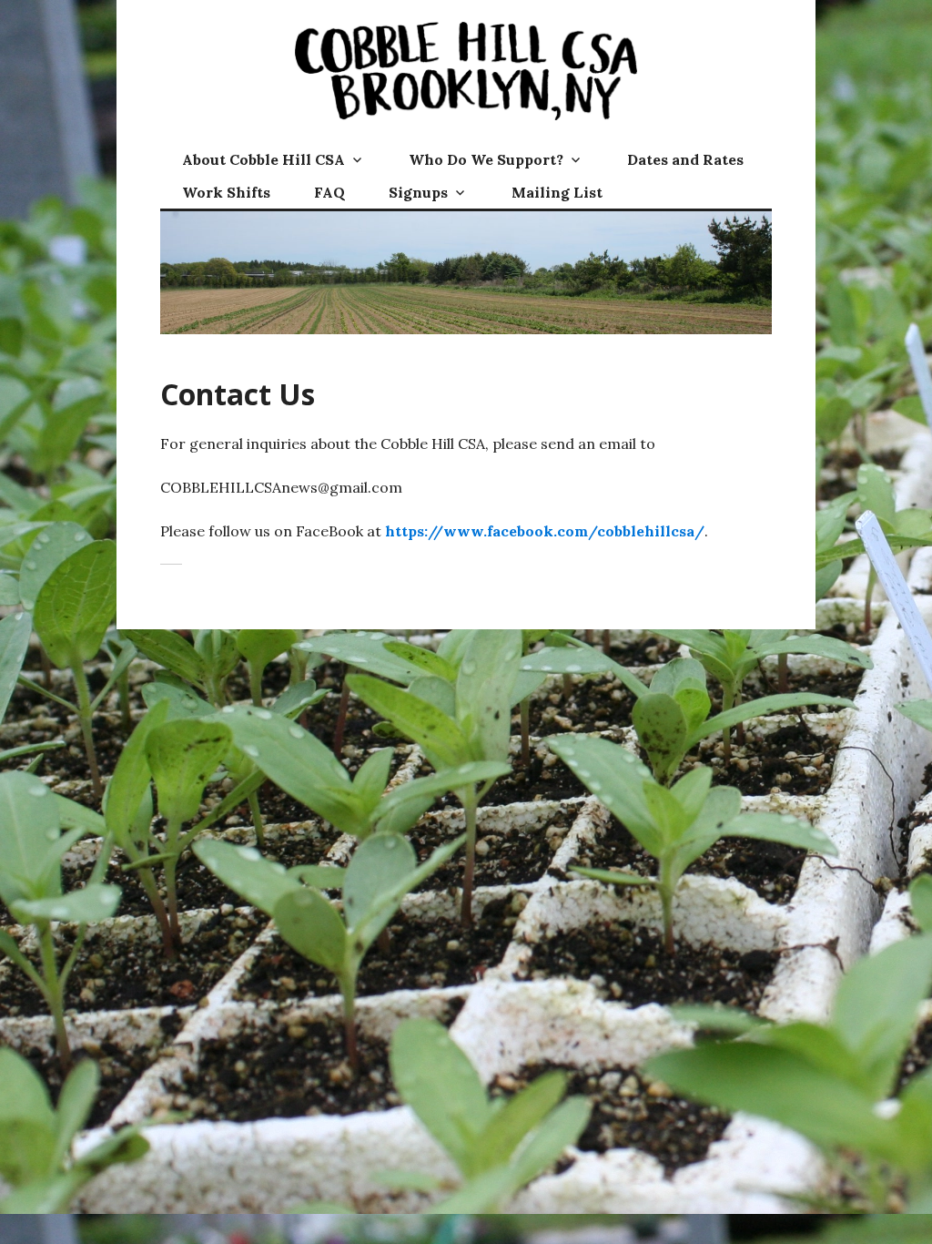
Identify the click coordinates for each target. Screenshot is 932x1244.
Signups (418, 192)
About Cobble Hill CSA (263, 159)
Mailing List (557, 192)
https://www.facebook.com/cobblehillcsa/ (544, 531)
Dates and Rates (685, 159)
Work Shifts (226, 192)
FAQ (329, 192)
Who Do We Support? (486, 159)
